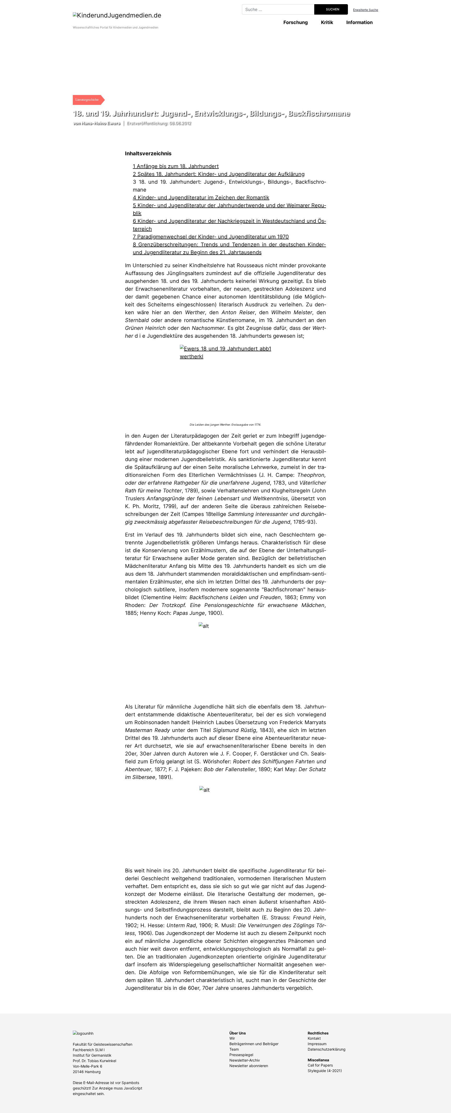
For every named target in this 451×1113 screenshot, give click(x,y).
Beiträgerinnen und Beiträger (253, 1043)
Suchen (332, 9)
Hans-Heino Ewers (100, 123)
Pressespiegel (241, 1054)
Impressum (317, 1043)
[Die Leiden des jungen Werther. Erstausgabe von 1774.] (225, 381)
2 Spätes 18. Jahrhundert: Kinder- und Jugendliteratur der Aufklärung (219, 174)
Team (234, 1049)
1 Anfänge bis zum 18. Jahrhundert (176, 166)
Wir (232, 1038)
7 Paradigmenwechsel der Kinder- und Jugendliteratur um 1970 (211, 237)
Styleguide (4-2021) (325, 1070)
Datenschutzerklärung (327, 1049)
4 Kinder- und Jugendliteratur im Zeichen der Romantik (201, 197)
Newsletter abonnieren (248, 1065)
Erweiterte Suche (365, 10)
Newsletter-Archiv (244, 1060)
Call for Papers (320, 1065)
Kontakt (314, 1038)
